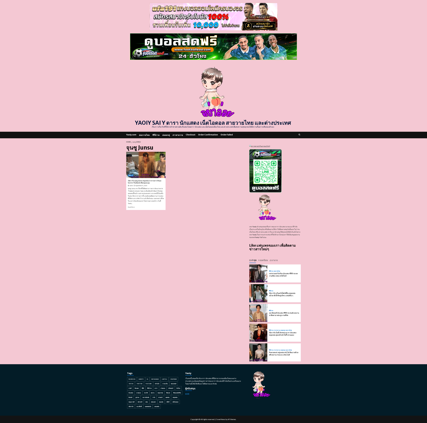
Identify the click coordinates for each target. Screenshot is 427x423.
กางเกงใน (165, 383)
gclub (187, 394)
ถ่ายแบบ (163, 388)
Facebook (132, 379)
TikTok (131, 383)
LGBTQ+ (164, 379)
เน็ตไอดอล (175, 402)
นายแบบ (138, 392)
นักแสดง (131, 392)
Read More (131, 207)
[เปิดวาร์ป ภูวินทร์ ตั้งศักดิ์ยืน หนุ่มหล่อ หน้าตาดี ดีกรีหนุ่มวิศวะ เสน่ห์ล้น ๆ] (258, 293)
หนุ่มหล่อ (175, 397)
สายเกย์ (160, 397)
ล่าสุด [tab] (254, 260)
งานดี (130, 388)
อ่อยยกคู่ (166, 135)
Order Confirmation (208, 134)
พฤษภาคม (160, 392)
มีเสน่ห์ (130, 397)
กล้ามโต (157, 383)
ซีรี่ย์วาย (156, 135)
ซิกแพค (137, 388)
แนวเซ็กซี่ (139, 406)
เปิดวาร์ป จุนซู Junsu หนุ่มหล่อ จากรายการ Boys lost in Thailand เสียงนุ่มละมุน (144, 182)
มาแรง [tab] (274, 260)
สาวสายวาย (178, 135)
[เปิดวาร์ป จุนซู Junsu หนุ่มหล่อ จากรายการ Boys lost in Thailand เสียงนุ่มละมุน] (146, 165)
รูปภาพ (137, 397)
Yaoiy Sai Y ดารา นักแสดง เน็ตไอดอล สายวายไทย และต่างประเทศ (213, 122)
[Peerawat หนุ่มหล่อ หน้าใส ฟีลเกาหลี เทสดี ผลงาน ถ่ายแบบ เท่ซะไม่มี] (258, 352)
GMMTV (141, 379)
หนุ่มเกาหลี (131, 402)
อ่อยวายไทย (144, 135)
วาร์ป (153, 397)
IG (147, 379)
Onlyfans (173, 379)
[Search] (299, 135)
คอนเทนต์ (173, 383)
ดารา (156, 388)
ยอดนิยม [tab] (263, 260)
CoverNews (220, 419)
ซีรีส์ (143, 388)
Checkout (190, 134)
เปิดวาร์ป (131, 406)
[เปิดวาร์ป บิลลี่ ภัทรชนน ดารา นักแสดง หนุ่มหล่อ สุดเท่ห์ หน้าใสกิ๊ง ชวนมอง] (258, 332)
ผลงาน (152, 392)
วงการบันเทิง (145, 397)
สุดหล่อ (167, 397)
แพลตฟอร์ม (148, 406)
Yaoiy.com (131, 134)
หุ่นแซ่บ (161, 402)
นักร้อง (178, 388)
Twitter (139, 383)
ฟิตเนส (168, 392)
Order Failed (227, 134)
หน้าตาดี (140, 402)
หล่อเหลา (153, 402)
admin (131, 185)
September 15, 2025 (141, 185)
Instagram (155, 379)
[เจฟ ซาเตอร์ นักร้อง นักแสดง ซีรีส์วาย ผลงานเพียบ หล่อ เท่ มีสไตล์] (258, 273)
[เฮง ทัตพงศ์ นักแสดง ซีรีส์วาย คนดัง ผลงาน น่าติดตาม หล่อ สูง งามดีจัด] (258, 313)
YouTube (149, 383)
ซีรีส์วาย (149, 388)
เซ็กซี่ (167, 402)
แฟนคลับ (156, 406)
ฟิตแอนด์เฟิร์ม (177, 392)
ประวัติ (146, 392)
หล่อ (146, 402)
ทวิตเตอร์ (170, 388)
